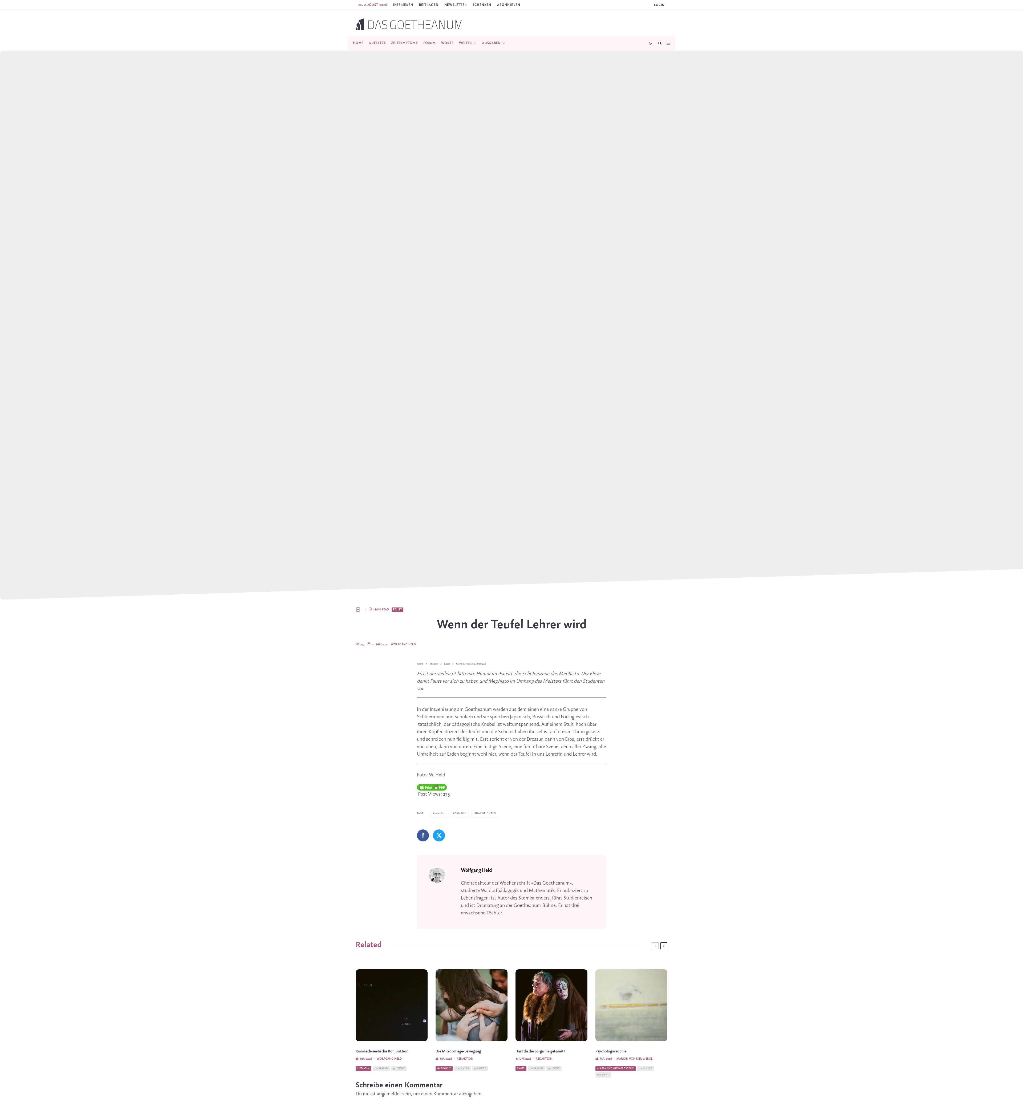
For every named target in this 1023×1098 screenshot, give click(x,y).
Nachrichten (486, 813)
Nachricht (444, 1068)
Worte (447, 43)
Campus (460, 813)
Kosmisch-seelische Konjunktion (382, 1052)
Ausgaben (491, 43)
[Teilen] (423, 835)
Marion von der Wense (634, 1058)
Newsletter (455, 5)
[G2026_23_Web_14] (551, 1005)
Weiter (465, 43)
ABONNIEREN (508, 5)
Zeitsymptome (404, 43)
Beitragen (429, 5)
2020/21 (439, 813)
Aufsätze (377, 43)
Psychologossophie (611, 1052)
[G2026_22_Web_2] (472, 1005)
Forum (429, 43)
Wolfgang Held (403, 644)
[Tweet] (439, 835)
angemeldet (389, 1094)
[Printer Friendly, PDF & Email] (432, 787)
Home (358, 43)
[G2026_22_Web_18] (392, 1005)
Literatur (364, 1068)
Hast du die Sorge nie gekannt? (540, 1052)
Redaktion (465, 1058)
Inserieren (403, 5)
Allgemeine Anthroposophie (615, 1068)
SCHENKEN (482, 5)
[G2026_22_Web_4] (631, 1005)
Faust (397, 609)
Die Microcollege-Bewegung (458, 1052)
